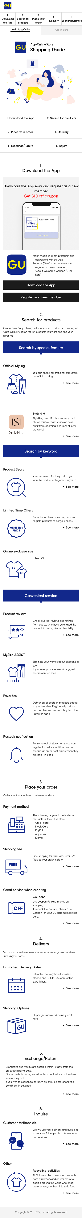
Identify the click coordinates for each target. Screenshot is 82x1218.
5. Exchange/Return (20, 146)
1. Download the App (20, 118)
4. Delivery (54, 18)
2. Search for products (23, 18)
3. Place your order (20, 132)
